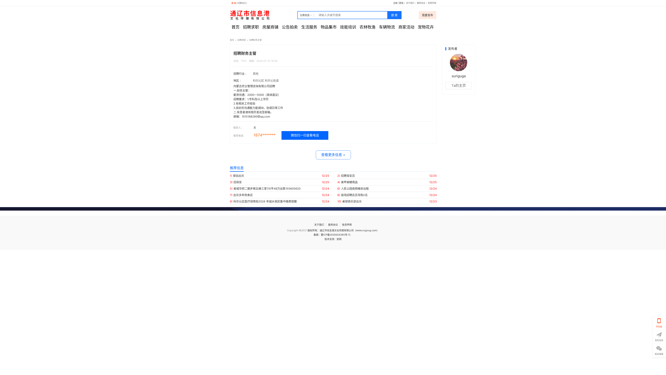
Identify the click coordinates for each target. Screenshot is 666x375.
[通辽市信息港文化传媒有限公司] (263, 15)
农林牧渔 (367, 27)
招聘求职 (251, 27)
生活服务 (309, 27)
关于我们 (410, 3)
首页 (236, 27)
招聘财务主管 (255, 40)
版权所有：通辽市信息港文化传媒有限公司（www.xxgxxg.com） (343, 230)
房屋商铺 (270, 27)
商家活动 (406, 27)
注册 (395, 3)
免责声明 (432, 3)
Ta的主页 (458, 86)
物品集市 (329, 27)
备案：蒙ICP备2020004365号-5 (332, 234)
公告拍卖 (290, 27)
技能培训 (348, 27)
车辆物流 (387, 27)
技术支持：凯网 (333, 239)
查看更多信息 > (333, 155)
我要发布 (427, 15)
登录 (401, 3)
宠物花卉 (426, 27)
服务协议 (421, 3)
